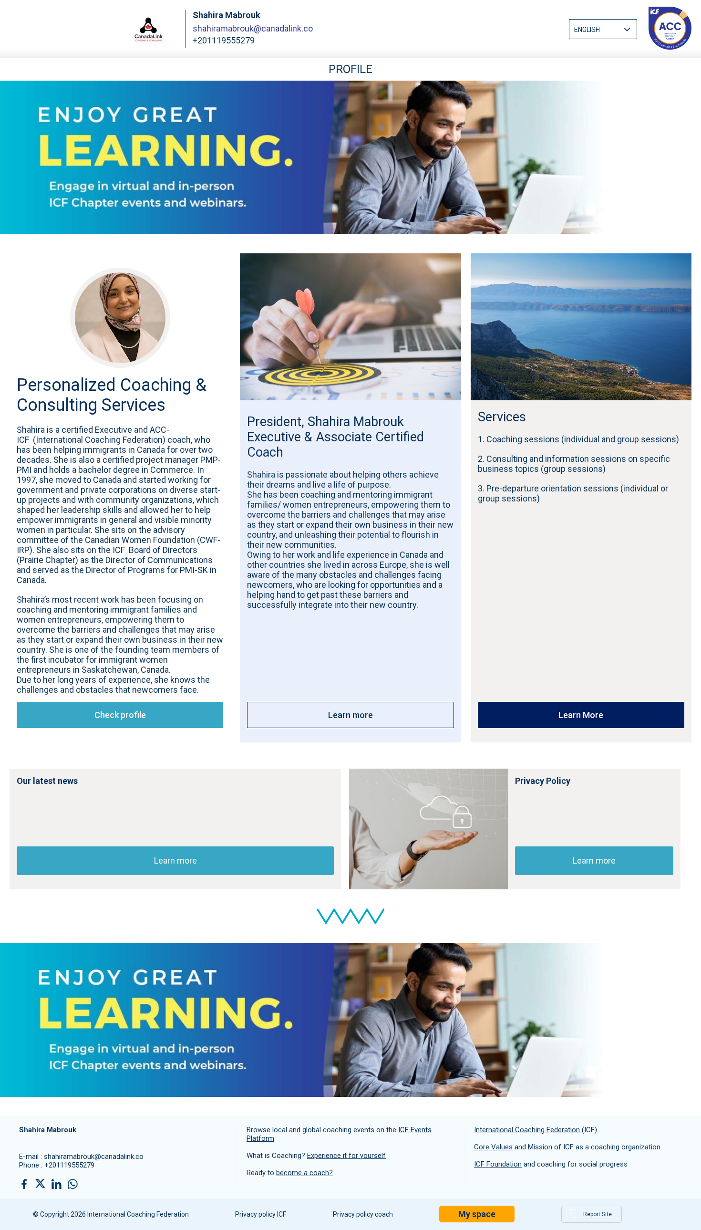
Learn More (580, 715)
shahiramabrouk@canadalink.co (253, 28)
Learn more (350, 715)
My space (476, 1214)
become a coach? (304, 1172)
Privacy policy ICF (260, 1214)
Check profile (120, 715)
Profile (350, 69)
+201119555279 (69, 1165)
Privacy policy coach (363, 1214)
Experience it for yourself (346, 1155)
